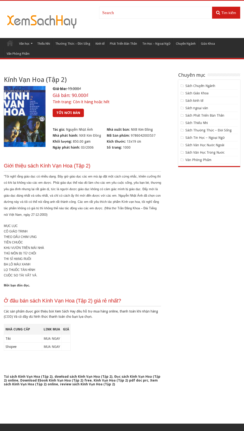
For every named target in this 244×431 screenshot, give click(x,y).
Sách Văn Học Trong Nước (204, 152)
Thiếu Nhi (43, 43)
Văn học (24, 43)
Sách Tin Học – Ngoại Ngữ (205, 138)
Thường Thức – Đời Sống (72, 43)
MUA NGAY (52, 338)
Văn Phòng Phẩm (18, 53)
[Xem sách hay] (41, 21)
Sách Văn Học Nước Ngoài (204, 145)
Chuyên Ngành (186, 43)
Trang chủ (10, 43)
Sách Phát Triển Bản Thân (204, 115)
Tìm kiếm (228, 13)
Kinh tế (100, 43)
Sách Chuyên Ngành (200, 86)
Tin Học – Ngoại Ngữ (156, 43)
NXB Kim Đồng (90, 135)
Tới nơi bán (68, 113)
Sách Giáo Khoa (196, 93)
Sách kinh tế (194, 100)
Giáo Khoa (208, 43)
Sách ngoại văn (196, 108)
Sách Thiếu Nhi (196, 123)
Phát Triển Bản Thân (123, 43)
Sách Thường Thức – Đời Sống (208, 130)
